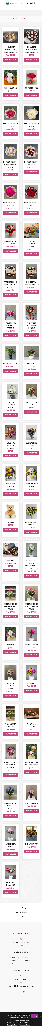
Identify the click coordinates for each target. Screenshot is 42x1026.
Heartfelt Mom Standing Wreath (10, 765)
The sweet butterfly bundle (31, 325)
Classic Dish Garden (31, 365)
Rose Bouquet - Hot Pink (10, 204)
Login (26, 957)
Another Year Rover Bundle (31, 763)
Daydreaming (31, 803)
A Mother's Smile (10, 845)
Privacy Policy (21, 908)
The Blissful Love (31, 403)
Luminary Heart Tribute (31, 523)
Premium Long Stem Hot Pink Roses (10, 606)
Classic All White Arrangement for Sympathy (31, 564)
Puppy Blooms (10, 88)
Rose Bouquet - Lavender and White (10, 164)
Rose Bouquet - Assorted (31, 163)
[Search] (27, 3)
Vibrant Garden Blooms (10, 686)
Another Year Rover (31, 485)
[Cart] (31, 3)
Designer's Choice (10, 485)
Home (15, 19)
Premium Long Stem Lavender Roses (31, 606)
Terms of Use (25, 1025)
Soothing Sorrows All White (10, 405)
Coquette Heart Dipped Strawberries (31, 49)
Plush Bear (11, 522)
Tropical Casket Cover (31, 725)
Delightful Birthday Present (10, 325)
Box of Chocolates (10, 561)
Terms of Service (21, 912)
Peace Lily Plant (10, 364)
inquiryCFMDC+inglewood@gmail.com (21, 986)
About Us (15, 957)
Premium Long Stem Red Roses (10, 242)
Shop (23, 19)
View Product (10, 59)
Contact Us (21, 917)
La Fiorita (31, 683)
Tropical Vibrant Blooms (31, 244)
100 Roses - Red (31, 88)
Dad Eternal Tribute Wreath (31, 283)
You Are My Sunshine (10, 725)
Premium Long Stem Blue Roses (10, 806)
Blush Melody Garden (31, 646)
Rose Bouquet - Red (31, 204)
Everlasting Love (31, 444)
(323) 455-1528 (16, 3)
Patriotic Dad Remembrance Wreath (10, 284)
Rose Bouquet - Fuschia (10, 124)
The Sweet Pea (31, 844)
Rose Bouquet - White (31, 124)
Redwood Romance (10, 883)
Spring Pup (11, 645)
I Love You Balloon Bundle (10, 445)
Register (27, 960)
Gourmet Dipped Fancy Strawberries (10, 49)
